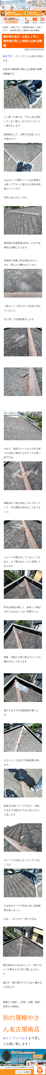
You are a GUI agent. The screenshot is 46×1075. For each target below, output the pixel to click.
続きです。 (8, 56)
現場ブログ (16, 27)
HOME (5, 27)
